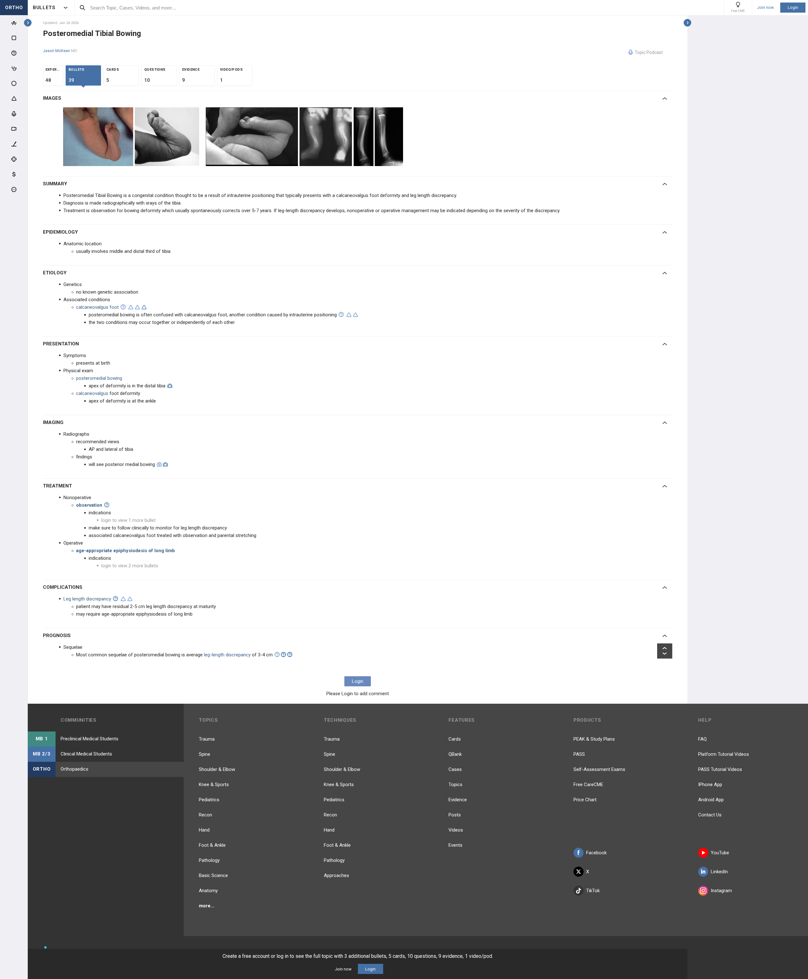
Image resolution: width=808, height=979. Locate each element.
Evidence (458, 800)
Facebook (596, 853)
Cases (455, 769)
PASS (579, 754)
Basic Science (213, 875)
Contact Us (710, 815)
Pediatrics (209, 800)
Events (455, 845)
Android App (711, 800)
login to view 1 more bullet (128, 520)
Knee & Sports (214, 784)
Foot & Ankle (212, 845)
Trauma (207, 739)
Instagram (721, 890)
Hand (204, 830)
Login (793, 7)
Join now (765, 7)
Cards (455, 739)
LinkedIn (719, 872)
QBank (455, 754)
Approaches (336, 875)
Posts (455, 815)
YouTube (720, 853)
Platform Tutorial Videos (723, 754)
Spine (204, 754)
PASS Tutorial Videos (720, 769)
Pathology (209, 860)
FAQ (702, 739)
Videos (456, 830)
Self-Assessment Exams (599, 769)
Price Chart (585, 800)
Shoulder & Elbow (217, 769)
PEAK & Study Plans (594, 739)
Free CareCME (588, 784)
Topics (455, 784)
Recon (205, 815)
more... (206, 906)
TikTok (593, 890)
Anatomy (208, 890)
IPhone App (710, 784)
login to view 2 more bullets (129, 566)
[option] (99, 136)
